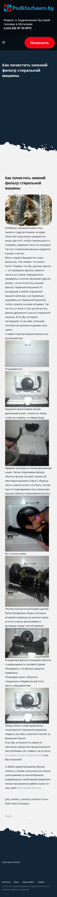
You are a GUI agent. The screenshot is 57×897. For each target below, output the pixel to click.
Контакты (6, 882)
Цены (16, 882)
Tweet (8, 816)
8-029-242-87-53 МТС (11, 862)
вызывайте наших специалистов (23, 755)
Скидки (41, 882)
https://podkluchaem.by (29, 788)
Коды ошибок (28, 882)
